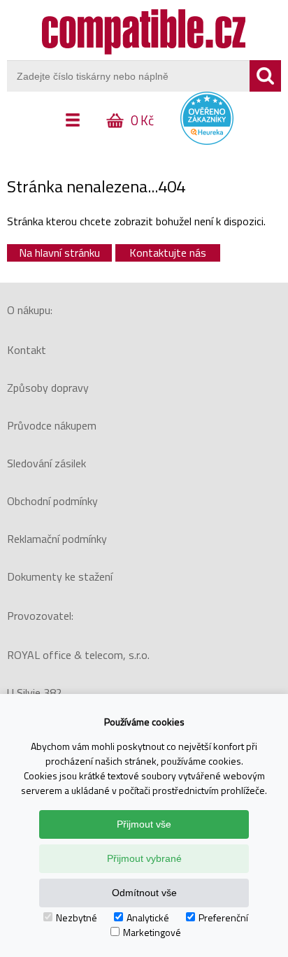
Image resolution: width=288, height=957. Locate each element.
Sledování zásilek (46, 463)
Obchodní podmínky (52, 500)
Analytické (148, 917)
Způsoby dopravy (48, 387)
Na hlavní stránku (59, 252)
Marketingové (152, 932)
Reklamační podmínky (57, 538)
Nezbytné (76, 917)
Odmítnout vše (144, 892)
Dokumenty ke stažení (60, 576)
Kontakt (26, 349)
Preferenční (223, 917)
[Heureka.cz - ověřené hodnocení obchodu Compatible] (206, 141)
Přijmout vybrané (144, 858)
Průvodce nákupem (51, 425)
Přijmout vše (144, 824)
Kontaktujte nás (167, 252)
